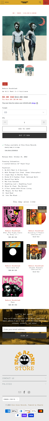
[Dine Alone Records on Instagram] (29, 392)
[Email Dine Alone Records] (20, 392)
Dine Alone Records (19, 405)
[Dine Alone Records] (24, 2)
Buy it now (24, 135)
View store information (11, 150)
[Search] (40, 2)
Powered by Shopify (35, 405)
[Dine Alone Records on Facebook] (24, 392)
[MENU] (1, 2)
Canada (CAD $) (9, 399)
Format (4, 108)
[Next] (45, 38)
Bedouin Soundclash (9, 88)
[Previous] (4, 38)
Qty (3, 118)
